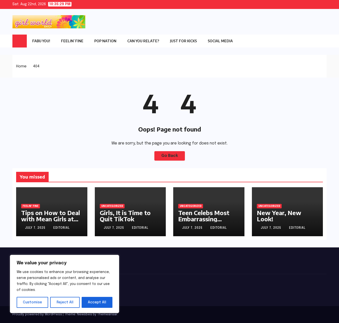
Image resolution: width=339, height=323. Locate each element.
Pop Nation (105, 41)
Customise (32, 302)
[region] (64, 284)
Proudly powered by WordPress (37, 314)
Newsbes (84, 314)
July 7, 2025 (35, 228)
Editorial (61, 228)
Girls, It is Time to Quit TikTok (125, 216)
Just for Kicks (183, 41)
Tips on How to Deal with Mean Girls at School (50, 219)
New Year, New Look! (279, 216)
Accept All (97, 302)
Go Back (169, 156)
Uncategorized (112, 206)
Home (21, 66)
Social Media (220, 41)
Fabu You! (41, 41)
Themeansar (107, 314)
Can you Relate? (143, 41)
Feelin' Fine (30, 206)
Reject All (65, 302)
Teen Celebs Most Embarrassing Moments (203, 219)
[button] (323, 41)
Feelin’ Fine (72, 41)
